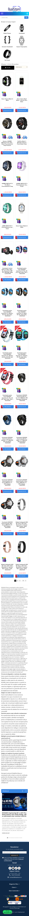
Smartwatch (22, 33)
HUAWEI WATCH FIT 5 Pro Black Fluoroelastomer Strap (7, 185)
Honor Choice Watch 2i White (21, 226)
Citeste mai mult (5, 833)
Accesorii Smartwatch (7, 46)
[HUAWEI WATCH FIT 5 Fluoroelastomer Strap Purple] (21, 165)
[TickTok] (16, 868)
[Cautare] (26, 17)
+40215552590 (15, 875)
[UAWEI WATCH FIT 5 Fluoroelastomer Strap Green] (7, 208)
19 (23, 580)
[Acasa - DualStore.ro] (14, 9)
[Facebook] (10, 868)
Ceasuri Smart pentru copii (21, 47)
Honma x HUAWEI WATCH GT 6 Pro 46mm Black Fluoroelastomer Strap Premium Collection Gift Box (7, 143)
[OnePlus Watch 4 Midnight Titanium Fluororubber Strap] (21, 123)
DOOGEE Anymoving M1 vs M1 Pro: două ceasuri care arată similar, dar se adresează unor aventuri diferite (14, 814)
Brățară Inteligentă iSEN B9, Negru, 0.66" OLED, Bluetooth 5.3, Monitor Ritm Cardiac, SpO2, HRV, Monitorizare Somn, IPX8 (22, 566)
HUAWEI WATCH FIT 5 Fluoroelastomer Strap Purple (21, 185)
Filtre (8, 67)
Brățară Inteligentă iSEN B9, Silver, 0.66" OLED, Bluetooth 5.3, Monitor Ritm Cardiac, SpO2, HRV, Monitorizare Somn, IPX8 (22, 524)
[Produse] (2, 14)
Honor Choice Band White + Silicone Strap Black (21, 100)
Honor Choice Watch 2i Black (7, 99)
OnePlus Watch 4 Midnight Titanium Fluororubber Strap (22, 143)
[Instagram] (19, 868)
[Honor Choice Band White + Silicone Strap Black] (21, 81)
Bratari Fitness (7, 33)
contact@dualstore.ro (15, 877)
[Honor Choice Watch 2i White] (21, 208)
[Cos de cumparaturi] (27, 13)
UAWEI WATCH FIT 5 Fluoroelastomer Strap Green (7, 227)
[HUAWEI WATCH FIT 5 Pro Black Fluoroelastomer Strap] (7, 165)
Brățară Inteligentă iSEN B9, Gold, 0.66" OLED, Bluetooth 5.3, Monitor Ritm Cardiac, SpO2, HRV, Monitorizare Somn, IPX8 (7, 566)
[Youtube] (13, 868)
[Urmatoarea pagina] (25, 581)
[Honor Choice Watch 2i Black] (7, 81)
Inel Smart (7, 60)
